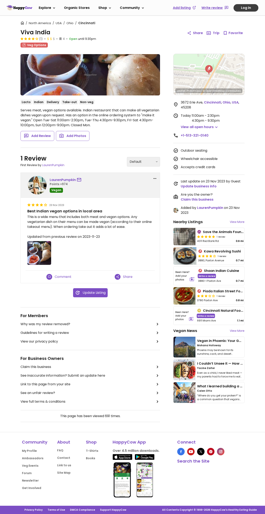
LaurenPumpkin (53, 165)
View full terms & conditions (42, 401)
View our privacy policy (39, 341)
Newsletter (30, 480)
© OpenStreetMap (214, 91)
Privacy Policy (33, 510)
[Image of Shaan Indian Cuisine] (184, 276)
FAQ (60, 450)
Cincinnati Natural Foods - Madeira (233, 310)
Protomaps (194, 91)
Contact (63, 458)
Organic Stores (77, 7)
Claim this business (35, 366)
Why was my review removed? (45, 324)
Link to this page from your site (45, 384)
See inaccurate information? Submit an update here (62, 375)
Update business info (199, 186)
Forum (27, 473)
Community (130, 7)
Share (198, 33)
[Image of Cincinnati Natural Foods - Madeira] (184, 316)
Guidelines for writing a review (44, 332)
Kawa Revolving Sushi (222, 251)
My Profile (29, 451)
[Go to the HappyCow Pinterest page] (210, 451)
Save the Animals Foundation (227, 232)
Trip (216, 33)
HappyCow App (129, 442)
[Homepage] (19, 8)
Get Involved (31, 488)
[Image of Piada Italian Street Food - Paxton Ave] (184, 296)
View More (237, 222)
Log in (246, 7)
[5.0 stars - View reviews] (206, 236)
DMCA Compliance (82, 510)
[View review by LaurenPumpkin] (37, 185)
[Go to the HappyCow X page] (201, 451)
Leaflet (181, 91)
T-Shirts (92, 451)
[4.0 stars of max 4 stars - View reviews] (29, 38)
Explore (45, 7)
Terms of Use (56, 510)
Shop (102, 7)
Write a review (207, 275)
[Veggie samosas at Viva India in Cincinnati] (90, 74)
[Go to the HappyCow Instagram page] (220, 451)
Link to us (64, 465)
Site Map (64, 473)
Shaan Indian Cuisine (221, 270)
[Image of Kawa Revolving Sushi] (184, 256)
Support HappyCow (113, 510)
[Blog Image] (184, 347)
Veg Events (30, 466)
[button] (209, 70)
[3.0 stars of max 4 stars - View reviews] (206, 296)
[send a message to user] (79, 179)
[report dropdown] (154, 178)
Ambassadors (32, 458)
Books (90, 458)
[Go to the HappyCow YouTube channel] (191, 451)
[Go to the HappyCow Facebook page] (181, 451)
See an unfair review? (37, 392)
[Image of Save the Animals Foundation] (184, 236)
